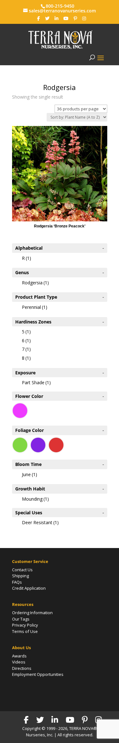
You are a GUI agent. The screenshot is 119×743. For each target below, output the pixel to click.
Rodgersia (35, 283)
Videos (18, 662)
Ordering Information (32, 612)
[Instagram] (84, 18)
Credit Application (29, 588)
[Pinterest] (75, 18)
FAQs (17, 582)
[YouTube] (66, 18)
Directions (21, 668)
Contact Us (22, 570)
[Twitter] (47, 18)
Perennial (34, 307)
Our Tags (21, 619)
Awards (19, 656)
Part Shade (36, 382)
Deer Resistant (40, 522)
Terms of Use (25, 631)
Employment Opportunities (37, 674)
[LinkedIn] (56, 18)
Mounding (35, 499)
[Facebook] (38, 18)
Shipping (20, 576)
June (29, 474)
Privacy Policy (25, 625)
